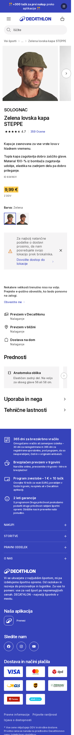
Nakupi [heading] (9, 524)
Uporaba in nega (23, 399)
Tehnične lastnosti (25, 410)
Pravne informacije (16, 714)
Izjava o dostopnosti (18, 720)
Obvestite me (13, 302)
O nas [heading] (8, 558)
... (22, 41)
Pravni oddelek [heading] (15, 547)
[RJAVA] (23, 219)
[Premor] (64, 6)
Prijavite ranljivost (45, 714)
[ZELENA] (10, 219)
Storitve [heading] (11, 536)
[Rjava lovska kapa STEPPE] (30, 73)
